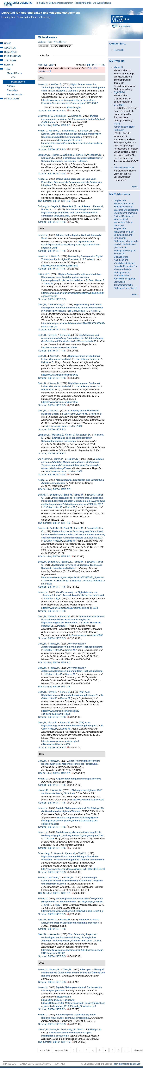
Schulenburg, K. (57, 304)
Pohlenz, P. (62, 626)
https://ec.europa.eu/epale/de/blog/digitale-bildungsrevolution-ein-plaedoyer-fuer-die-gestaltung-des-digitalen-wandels (69, 820)
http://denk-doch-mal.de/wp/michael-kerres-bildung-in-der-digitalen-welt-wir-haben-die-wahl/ (70, 244)
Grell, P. (48, 905)
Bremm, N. (46, 209)
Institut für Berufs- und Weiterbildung (93, 3)
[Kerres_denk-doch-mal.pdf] (68, 251)
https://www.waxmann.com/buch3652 (59, 375)
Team (49, 42)
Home (7, 43)
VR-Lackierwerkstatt (124, 167)
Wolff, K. (82, 853)
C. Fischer (49, 838)
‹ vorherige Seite (61, 1050)
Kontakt (59, 1064)
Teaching (10, 60)
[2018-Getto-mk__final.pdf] (68, 638)
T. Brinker (48, 598)
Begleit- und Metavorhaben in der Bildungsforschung (124, 231)
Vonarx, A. (59, 853)
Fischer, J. (57, 155)
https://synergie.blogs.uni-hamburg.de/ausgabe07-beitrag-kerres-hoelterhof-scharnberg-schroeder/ (72, 143)
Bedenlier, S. (56, 495)
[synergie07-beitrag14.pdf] (68, 149)
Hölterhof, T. (55, 131)
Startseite (42, 42)
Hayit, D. (42, 919)
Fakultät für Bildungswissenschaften (55, 3)
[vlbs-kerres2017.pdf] (68, 785)
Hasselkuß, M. (69, 206)
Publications (12, 56)
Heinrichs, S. (47, 362)
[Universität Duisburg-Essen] (127, 21)
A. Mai (98, 940)
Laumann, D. (44, 155)
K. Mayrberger (86, 901)
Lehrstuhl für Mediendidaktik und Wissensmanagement (40, 14)
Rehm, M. (69, 877)
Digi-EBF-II (119, 92)
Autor (40, 65)
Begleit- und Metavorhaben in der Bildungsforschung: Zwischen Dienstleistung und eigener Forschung (126, 206)
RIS (103, 65)
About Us (10, 48)
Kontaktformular (15, 94)
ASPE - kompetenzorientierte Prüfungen (124, 127)
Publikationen (18, 82)
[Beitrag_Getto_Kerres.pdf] (68, 956)
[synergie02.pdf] (68, 982)
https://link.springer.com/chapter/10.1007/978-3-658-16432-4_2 (72, 911)
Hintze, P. (99, 280)
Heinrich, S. (96, 414)
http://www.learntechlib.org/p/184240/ (59, 265)
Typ (45, 65)
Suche (46, 55)
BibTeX (90, 65)
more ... (135, 186)
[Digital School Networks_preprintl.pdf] (68, 110)
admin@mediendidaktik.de (127, 1064)
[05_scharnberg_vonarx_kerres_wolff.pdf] (68, 872)
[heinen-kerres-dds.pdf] (68, 803)
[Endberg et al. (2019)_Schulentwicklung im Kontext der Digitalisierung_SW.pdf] (68, 222)
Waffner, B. (56, 84)
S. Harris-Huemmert (91, 622)
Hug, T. (58, 905)
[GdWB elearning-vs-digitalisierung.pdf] (68, 1024)
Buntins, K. (43, 495)
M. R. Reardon (57, 91)
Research (10, 52)
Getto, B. (55, 256)
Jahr (51, 65)
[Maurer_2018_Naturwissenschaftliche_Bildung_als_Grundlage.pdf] (68, 173)
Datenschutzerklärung (35, 1064)
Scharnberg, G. (45, 116)
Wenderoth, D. (94, 155)
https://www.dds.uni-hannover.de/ (87, 799)
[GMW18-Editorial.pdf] (68, 717)
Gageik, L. (56, 206)
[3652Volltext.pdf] (68, 378)
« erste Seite (45, 1050)
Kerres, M (42, 179)
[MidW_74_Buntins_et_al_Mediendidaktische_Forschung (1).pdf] (73, 523)
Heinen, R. (43, 790)
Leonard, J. (72, 91)
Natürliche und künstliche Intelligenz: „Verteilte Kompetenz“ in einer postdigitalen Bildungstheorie (126, 266)
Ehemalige (12, 90)
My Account (11, 98)
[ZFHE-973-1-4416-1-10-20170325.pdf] (73, 773)
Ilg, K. (58, 598)
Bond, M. (68, 495)
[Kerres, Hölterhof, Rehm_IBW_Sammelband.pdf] (73, 893)
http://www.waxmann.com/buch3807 (85, 635)
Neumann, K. (47, 158)
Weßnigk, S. (69, 155)
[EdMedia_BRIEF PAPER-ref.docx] (68, 587)
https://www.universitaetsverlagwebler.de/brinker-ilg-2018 (69, 608)
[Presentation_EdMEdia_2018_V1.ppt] (68, 269)
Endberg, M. (44, 206)
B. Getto (90, 280)
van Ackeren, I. (85, 206)
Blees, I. (81, 1029)
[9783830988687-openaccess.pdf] (68, 329)
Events (8, 64)
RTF (98, 65)
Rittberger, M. (94, 1029)
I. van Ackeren (82, 359)
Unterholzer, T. (61, 116)
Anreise (11, 86)
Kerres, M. (43, 84)
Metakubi (118, 67)
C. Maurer (82, 161)
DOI (40, 125)
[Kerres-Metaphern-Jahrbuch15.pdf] (68, 914)
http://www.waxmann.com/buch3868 (59, 347)
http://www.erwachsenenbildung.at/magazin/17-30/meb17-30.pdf (73, 869)
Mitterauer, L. (47, 626)
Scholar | (43, 110)
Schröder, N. (86, 131)
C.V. (13, 77)
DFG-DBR (119, 105)
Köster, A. (54, 410)
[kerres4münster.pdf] (68, 848)
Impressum (9, 1064)
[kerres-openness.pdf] (73, 201)
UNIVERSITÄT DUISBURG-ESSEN (18, 4)
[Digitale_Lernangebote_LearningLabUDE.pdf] (73, 125)
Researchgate (74, 107)
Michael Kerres (59, 42)
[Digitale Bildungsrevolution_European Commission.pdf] (68, 827)
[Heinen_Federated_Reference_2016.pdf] (73, 1042)
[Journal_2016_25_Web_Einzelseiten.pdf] (68, 1009)
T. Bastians (88, 259)
